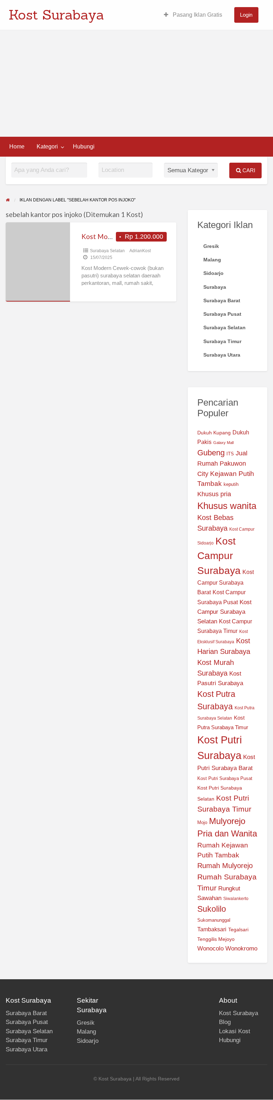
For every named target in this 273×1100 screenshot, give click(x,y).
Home (17, 146)
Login (246, 15)
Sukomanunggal (213, 920)
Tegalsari (238, 929)
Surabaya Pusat (27, 1022)
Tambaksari (211, 929)
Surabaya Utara (26, 1049)
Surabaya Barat (26, 1013)
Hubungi (84, 146)
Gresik (86, 1023)
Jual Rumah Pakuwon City (222, 463)
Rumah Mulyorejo (225, 865)
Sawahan (209, 898)
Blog (225, 1022)
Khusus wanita (226, 506)
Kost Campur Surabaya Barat (225, 582)
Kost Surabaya (56, 14)
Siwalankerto (235, 898)
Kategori (47, 146)
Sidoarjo (87, 1041)
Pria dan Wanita (227, 833)
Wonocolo (210, 948)
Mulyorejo (227, 821)
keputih (231, 484)
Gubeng (211, 452)
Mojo (202, 822)
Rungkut (229, 888)
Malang (86, 1032)
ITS (230, 453)
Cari (248, 170)
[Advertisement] (136, 83)
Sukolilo (211, 909)
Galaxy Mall (223, 442)
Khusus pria (214, 494)
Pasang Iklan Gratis (196, 15)
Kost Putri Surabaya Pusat (224, 778)
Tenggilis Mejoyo (216, 939)
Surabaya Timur (27, 1040)
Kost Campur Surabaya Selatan (224, 612)
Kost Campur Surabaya (219, 556)
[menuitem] (193, 15)
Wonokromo (241, 948)
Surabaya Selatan (107, 250)
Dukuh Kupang (214, 432)
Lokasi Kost (234, 1031)
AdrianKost (140, 250)
